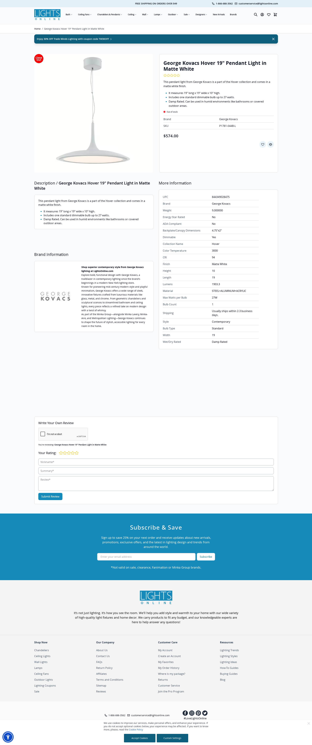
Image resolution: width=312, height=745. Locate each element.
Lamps (157, 14)
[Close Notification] (273, 39)
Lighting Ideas (228, 662)
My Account (165, 650)
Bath (68, 14)
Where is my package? (171, 674)
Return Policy (104, 668)
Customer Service (169, 685)
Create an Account (169, 656)
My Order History (168, 668)
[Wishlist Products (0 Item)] (268, 14)
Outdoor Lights (43, 679)
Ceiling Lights (42, 656)
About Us (102, 650)
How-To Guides (229, 668)
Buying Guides (229, 674)
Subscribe (206, 557)
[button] (8, 737)
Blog (222, 679)
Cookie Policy (136, 729)
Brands (233, 14)
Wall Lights (40, 662)
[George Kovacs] (55, 296)
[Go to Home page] (47, 14)
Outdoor (172, 14)
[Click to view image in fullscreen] (93, 113)
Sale (186, 14)
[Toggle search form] (255, 14)
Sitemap (101, 685)
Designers (200, 14)
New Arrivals (219, 14)
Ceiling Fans (83, 14)
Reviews (101, 691)
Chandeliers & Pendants (108, 14)
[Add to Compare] (270, 144)
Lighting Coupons (45, 685)
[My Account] (262, 14)
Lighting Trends (229, 650)
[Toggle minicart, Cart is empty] (275, 14)
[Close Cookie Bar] (309, 723)
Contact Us (103, 656)
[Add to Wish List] (262, 144)
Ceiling (131, 14)
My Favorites (166, 662)
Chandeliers (41, 650)
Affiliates (101, 674)
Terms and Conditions (109, 679)
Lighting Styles (229, 656)
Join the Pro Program (171, 691)
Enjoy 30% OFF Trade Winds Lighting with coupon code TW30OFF (73, 38)
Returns (163, 679)
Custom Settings (172, 738)
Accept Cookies (140, 738)
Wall (144, 14)
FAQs (99, 662)
